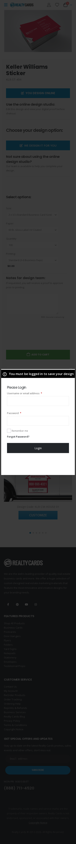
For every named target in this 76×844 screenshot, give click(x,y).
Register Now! (38, 464)
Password (19, 413)
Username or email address (30, 393)
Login (38, 448)
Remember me (20, 430)
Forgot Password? (18, 436)
